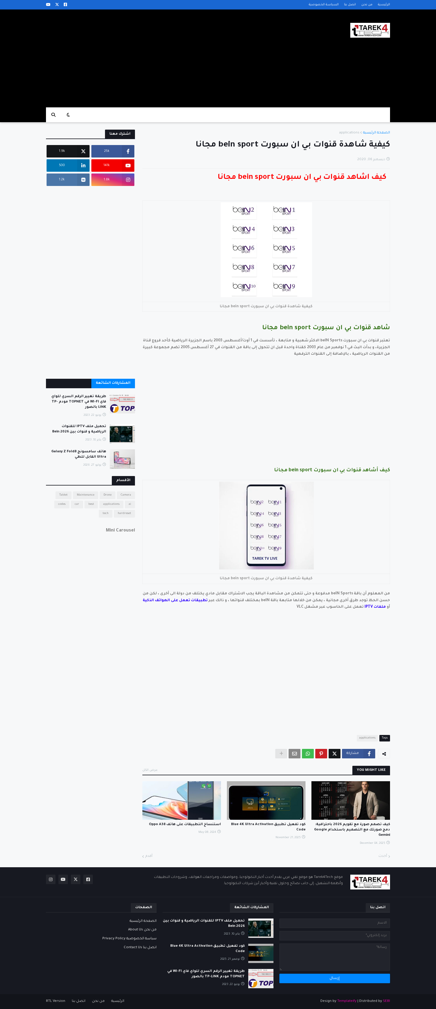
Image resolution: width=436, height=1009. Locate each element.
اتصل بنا (350, 5)
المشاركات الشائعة (113, 383)
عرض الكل (150, 770)
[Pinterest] (321, 753)
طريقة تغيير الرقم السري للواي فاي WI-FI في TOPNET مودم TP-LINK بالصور (78, 402)
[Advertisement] (154, 58)
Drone (108, 495)
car (77, 504)
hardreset (124, 513)
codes (62, 504)
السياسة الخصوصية (324, 5)
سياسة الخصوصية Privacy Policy (129, 939)
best (91, 504)
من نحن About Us (142, 930)
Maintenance (85, 495)
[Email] (294, 753)
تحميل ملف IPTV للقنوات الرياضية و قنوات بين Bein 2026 (79, 429)
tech (106, 513)
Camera (126, 495)
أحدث (382, 856)
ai (130, 504)
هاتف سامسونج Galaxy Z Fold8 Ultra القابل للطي (78, 454)
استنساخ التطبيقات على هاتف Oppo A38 (185, 825)
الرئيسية (384, 5)
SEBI (386, 1001)
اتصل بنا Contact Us (140, 948)
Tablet (63, 495)
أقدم (148, 856)
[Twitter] (334, 753)
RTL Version (55, 1001)
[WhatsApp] (308, 753)
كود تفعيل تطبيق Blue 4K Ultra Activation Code (268, 827)
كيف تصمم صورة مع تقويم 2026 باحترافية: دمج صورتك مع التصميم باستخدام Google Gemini (352, 830)
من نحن (367, 5)
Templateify (347, 1001)
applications (349, 133)
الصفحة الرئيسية (376, 133)
